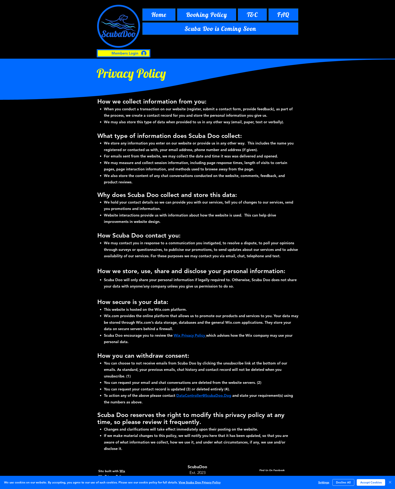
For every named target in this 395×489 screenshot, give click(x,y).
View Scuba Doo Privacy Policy (200, 482)
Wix (122, 471)
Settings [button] (323, 482)
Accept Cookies (371, 482)
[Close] (390, 482)
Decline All (343, 482)
